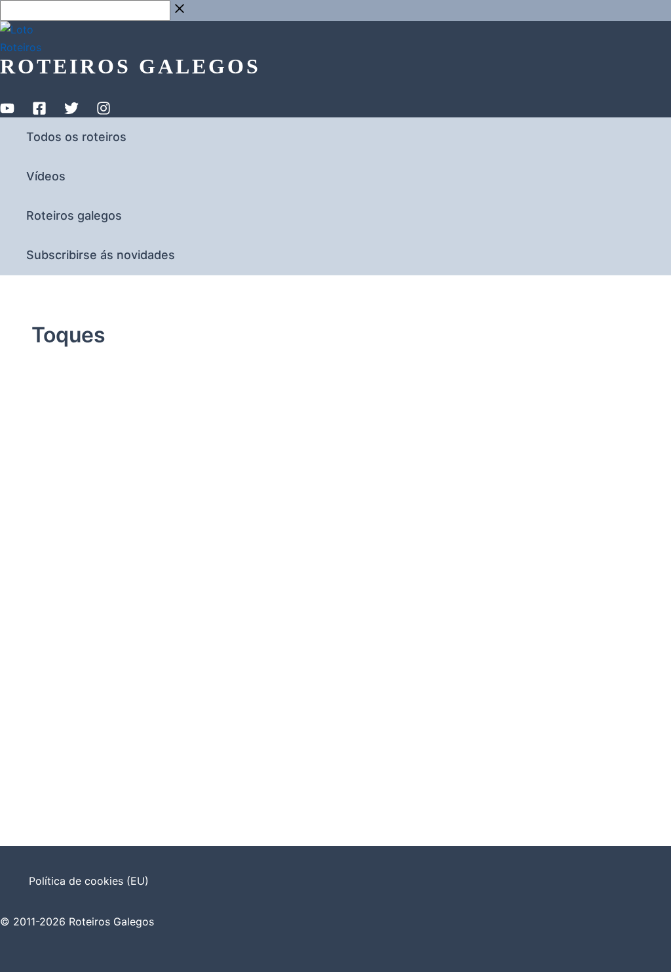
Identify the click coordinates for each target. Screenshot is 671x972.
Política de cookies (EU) (89, 880)
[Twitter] (71, 111)
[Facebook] (39, 111)
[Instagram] (103, 111)
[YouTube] (7, 111)
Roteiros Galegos (130, 66)
